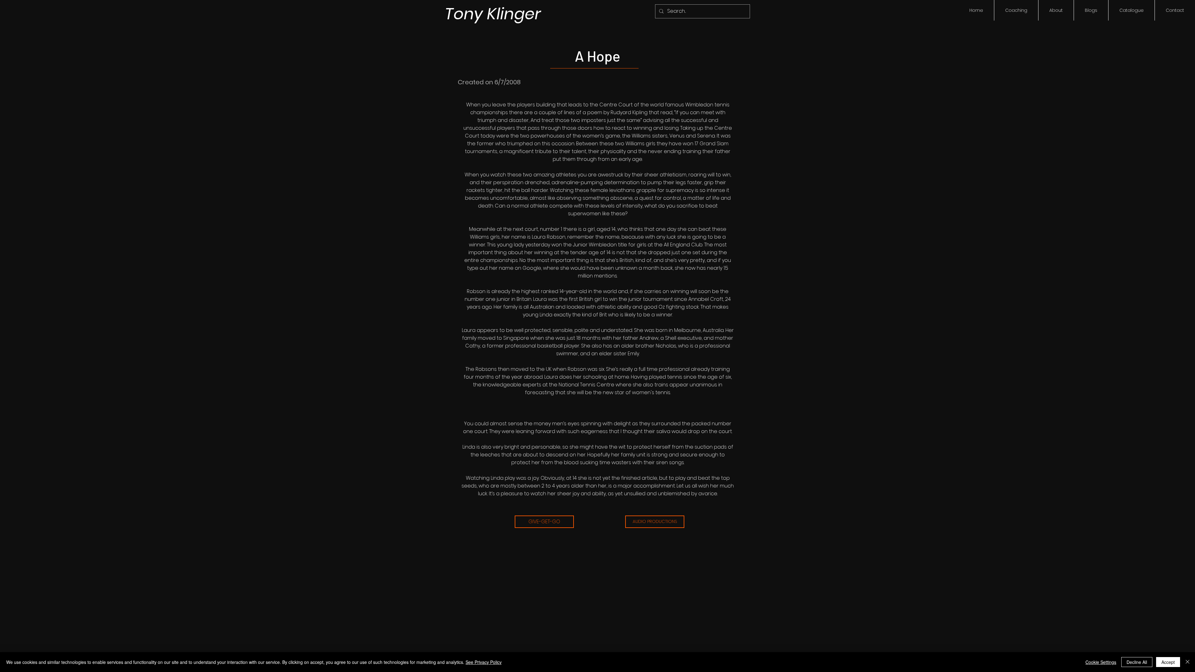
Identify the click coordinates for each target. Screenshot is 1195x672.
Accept (1168, 662)
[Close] (1187, 662)
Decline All (1137, 662)
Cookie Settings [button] (1100, 662)
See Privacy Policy (484, 662)
